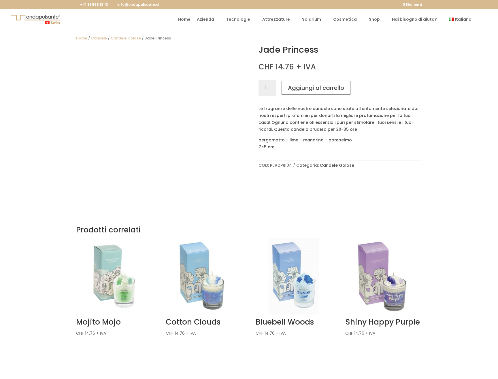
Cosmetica (345, 19)
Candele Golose (126, 38)
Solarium (311, 19)
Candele (99, 38)
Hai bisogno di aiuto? (414, 19)
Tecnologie (238, 19)
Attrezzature (276, 19)
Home (184, 19)
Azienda (205, 19)
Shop (374, 19)
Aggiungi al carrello (316, 88)
